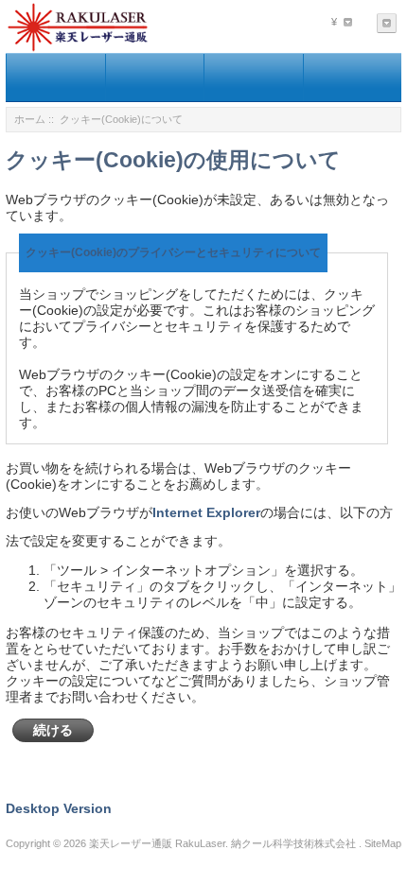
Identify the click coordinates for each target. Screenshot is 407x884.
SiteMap (382, 843)
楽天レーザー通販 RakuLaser (157, 843)
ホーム (29, 119)
